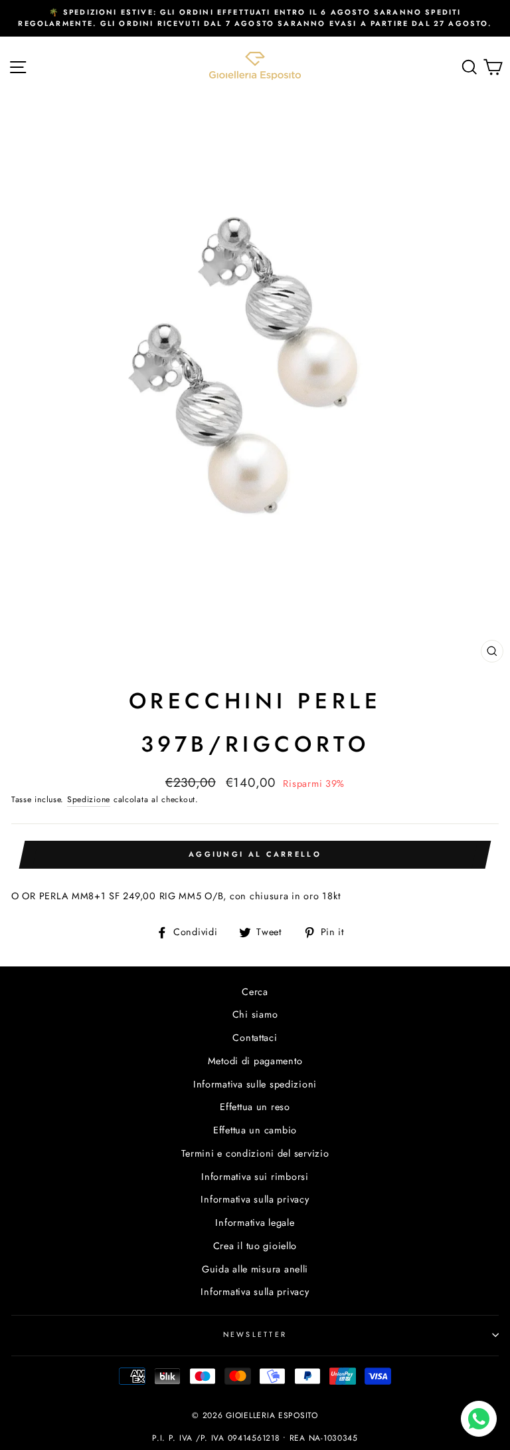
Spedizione (88, 799)
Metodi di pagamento (255, 1061)
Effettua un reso (255, 1106)
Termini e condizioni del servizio (255, 1153)
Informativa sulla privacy (255, 1199)
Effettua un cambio (255, 1130)
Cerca (255, 991)
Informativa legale (254, 1222)
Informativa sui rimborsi (254, 1176)
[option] (255, 18)
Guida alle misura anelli (255, 1269)
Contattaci (254, 1037)
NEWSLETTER (255, 1334)
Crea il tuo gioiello (255, 1245)
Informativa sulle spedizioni (255, 1084)
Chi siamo (255, 1014)
